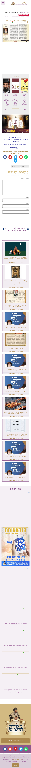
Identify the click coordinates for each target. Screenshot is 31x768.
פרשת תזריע (15, 166)
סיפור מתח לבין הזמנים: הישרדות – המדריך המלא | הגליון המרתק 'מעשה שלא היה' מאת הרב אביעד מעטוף (15, 259)
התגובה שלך (25, 178)
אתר (27, 209)
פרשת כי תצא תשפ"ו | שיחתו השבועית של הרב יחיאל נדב (15, 668)
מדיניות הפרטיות (17, 760)
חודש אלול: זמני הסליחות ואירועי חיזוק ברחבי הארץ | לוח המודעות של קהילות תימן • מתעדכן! (24, 102)
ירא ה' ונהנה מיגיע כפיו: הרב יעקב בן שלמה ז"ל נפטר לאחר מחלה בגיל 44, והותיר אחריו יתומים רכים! (6, 102)
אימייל (27, 203)
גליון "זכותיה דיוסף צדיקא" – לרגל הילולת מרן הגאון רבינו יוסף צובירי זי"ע (15, 305)
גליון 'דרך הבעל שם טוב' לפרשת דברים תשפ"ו (15, 327)
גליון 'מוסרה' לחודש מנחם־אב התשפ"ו (15, 348)
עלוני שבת (23, 12)
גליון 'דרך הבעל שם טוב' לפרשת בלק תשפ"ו (15, 456)
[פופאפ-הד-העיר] (15, 568)
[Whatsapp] (26, 157)
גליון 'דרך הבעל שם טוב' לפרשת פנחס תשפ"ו (15, 391)
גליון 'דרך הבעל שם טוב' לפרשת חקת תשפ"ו (15, 477)
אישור (15, 765)
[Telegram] (15, 157)
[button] (3, 3)
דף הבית (27, 12)
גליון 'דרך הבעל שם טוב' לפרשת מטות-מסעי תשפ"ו (15, 369)
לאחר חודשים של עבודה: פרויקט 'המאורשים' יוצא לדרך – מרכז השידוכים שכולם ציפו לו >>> (15, 101)
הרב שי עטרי (24, 166)
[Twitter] (15, 161)
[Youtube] (10, 157)
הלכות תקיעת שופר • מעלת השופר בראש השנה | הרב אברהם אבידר (15, 624)
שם (27, 197)
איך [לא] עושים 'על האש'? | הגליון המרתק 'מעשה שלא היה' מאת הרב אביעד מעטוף (15, 412)
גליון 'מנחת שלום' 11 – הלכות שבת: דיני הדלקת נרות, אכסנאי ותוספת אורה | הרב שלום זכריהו (16, 435)
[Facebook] (5, 157)
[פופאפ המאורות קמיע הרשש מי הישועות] (16, 492)
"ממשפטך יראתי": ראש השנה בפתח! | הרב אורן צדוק (15, 646)
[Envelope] (21, 157)
